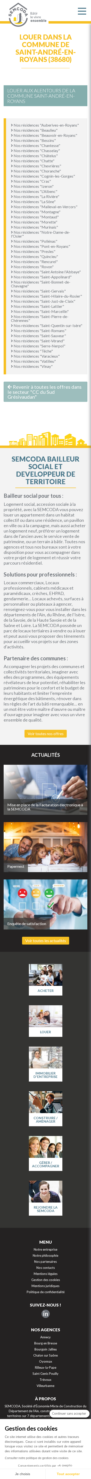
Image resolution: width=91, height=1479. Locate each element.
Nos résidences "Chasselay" (36, 150)
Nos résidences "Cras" (32, 181)
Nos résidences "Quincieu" (35, 256)
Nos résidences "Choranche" (37, 171)
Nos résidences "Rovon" (33, 266)
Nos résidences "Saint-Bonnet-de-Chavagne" (40, 284)
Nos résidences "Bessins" (34, 140)
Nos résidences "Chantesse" (36, 145)
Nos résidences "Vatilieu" (34, 361)
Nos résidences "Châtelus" (35, 155)
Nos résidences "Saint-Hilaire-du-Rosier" (47, 296)
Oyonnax (45, 1361)
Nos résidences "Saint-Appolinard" (42, 277)
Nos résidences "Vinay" (33, 366)
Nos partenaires (45, 1262)
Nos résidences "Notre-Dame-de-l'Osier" (40, 234)
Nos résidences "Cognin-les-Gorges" (44, 176)
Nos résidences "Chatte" (33, 160)
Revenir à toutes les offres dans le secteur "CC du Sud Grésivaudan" (45, 392)
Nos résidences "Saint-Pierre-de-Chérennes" (39, 318)
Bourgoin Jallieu (45, 1349)
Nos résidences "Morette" (35, 222)
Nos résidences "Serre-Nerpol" (39, 346)
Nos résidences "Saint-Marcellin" (41, 311)
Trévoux (45, 1380)
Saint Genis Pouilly (45, 1374)
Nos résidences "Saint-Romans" (39, 330)
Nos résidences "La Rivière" (36, 196)
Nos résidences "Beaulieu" (35, 130)
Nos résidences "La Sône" (34, 201)
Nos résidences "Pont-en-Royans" (41, 246)
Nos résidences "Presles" (34, 251)
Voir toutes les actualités (45, 940)
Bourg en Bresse (45, 1343)
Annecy (45, 1337)
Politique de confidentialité (46, 1292)
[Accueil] (17, 15)
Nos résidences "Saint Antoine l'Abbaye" (47, 271)
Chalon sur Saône (45, 1355)
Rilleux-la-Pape (45, 1367)
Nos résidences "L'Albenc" (35, 191)
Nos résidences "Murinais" (35, 227)
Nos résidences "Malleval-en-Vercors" (45, 206)
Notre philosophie (45, 1255)
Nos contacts (45, 1268)
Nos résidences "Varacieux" (36, 356)
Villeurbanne (45, 1386)
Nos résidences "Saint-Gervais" (39, 291)
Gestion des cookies (45, 1280)
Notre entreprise (45, 1249)
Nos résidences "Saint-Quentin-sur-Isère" (47, 325)
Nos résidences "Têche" (33, 351)
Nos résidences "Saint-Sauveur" (39, 335)
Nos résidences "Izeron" (33, 186)
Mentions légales (46, 1274)
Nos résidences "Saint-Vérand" (39, 340)
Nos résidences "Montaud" (36, 217)
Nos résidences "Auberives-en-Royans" (46, 125)
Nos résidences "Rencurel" (35, 261)
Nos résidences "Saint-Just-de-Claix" (44, 301)
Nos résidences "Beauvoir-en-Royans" (45, 135)
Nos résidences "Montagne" (36, 211)
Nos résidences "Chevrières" (37, 165)
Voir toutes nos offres (46, 733)
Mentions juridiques (45, 1286)
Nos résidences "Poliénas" (35, 241)
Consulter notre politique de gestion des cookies (36, 1458)
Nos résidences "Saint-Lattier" (38, 306)
